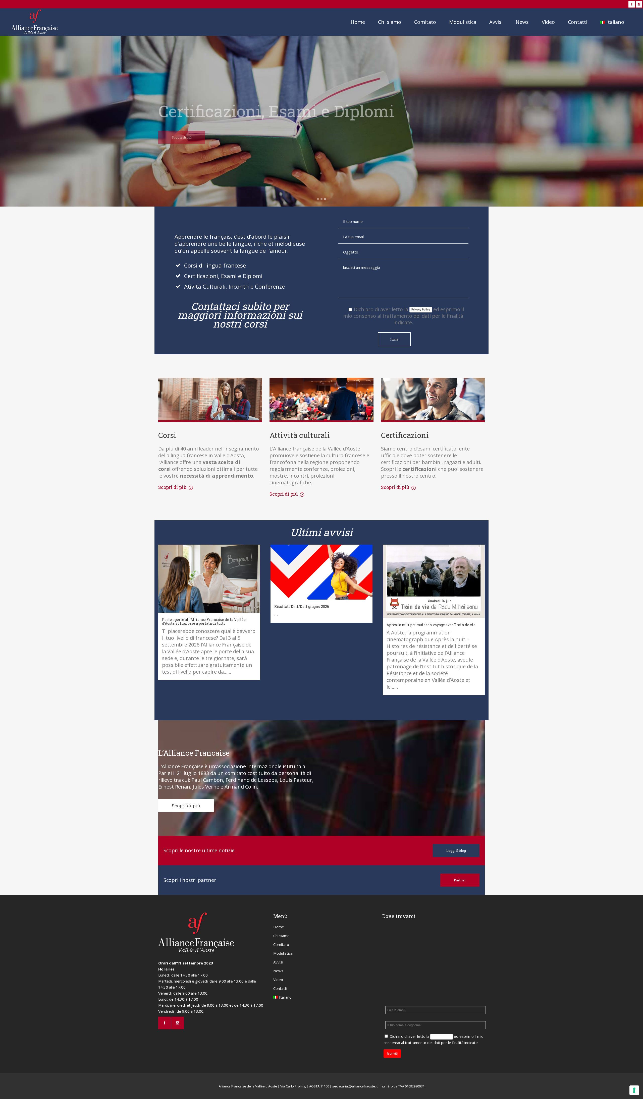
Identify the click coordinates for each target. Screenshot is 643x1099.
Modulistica (283, 953)
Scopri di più (181, 137)
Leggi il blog (456, 850)
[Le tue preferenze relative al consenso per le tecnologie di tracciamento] (634, 1090)
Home (278, 926)
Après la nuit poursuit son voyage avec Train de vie (431, 624)
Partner (460, 880)
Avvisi (278, 961)
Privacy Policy (420, 309)
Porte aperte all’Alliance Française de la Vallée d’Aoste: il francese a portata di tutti (204, 621)
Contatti (280, 988)
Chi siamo (281, 935)
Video (278, 979)
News (278, 970)
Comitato (281, 944)
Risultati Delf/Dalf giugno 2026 (301, 606)
